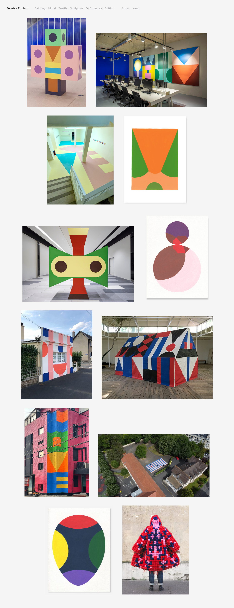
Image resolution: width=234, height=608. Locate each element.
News (136, 8)
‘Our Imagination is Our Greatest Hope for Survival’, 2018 (157, 352)
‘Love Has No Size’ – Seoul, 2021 (56, 447)
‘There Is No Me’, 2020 (156, 545)
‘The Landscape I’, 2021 (151, 64)
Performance (93, 8)
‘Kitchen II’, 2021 (177, 252)
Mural (52, 8)
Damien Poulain (17, 8)
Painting (40, 8)
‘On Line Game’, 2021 (154, 460)
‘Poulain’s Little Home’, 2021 (56, 349)
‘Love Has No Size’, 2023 (80, 155)
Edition (109, 8)
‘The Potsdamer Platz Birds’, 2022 (78, 258)
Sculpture (76, 8)
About (126, 8)
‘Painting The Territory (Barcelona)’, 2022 (155, 155)
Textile (63, 8)
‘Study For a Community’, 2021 (79, 545)
